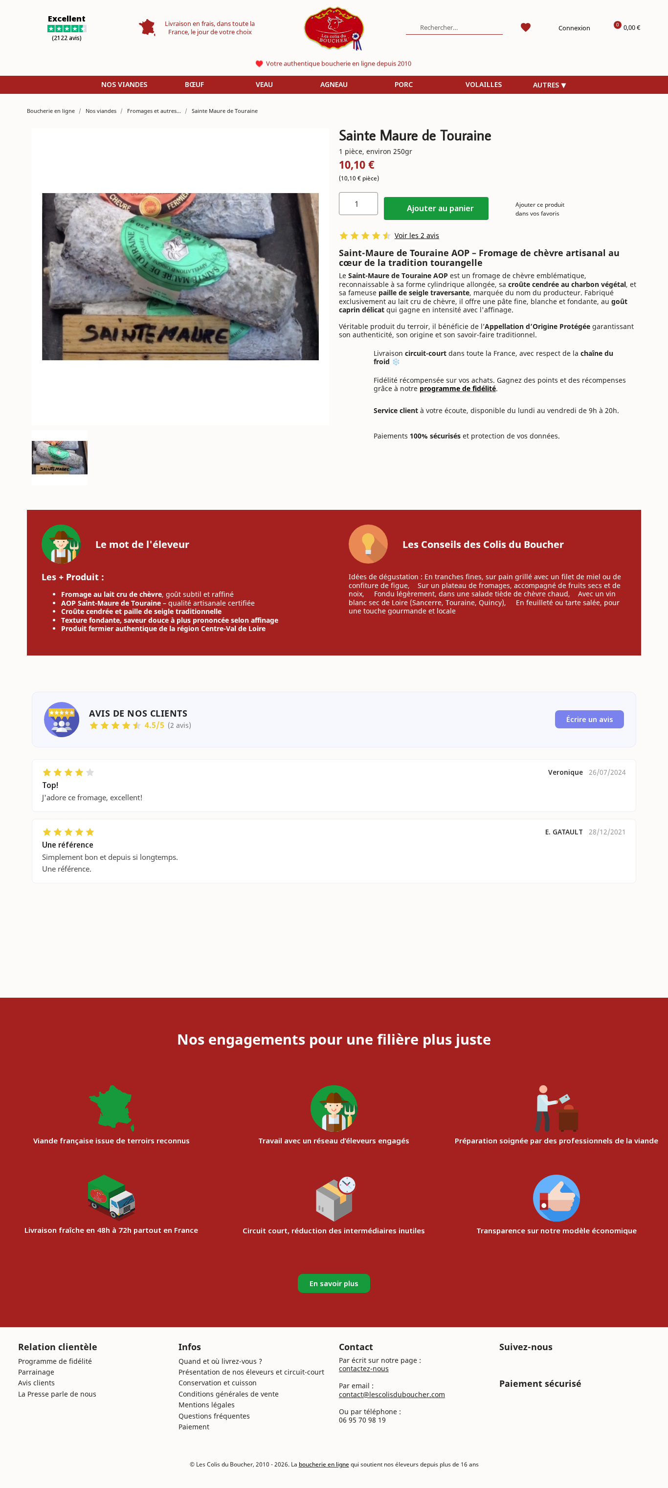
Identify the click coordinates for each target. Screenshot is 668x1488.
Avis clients (36, 1382)
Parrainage (36, 1372)
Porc (404, 84)
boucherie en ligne (324, 1464)
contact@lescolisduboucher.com (392, 1394)
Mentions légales (206, 1404)
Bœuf (194, 84)
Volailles (484, 84)
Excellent (67, 18)
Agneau (334, 84)
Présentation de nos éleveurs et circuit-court (251, 1372)
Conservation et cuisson (217, 1382)
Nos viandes (124, 84)
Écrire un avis (589, 719)
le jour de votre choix (221, 31)
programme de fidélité (458, 388)
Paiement (193, 1426)
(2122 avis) (67, 38)
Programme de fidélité (55, 1361)
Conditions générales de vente (228, 1394)
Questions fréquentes (214, 1416)
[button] (436, 208)
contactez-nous (364, 1368)
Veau (264, 84)
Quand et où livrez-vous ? (220, 1361)
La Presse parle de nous (57, 1394)
